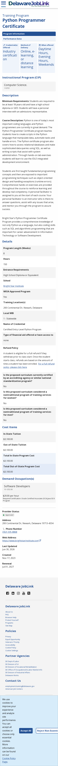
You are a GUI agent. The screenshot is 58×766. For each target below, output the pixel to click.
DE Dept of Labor (12, 661)
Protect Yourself (11, 620)
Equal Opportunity (12, 639)
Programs (9, 623)
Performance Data (12, 38)
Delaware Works (12, 675)
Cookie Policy (10, 647)
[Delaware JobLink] (29, 4)
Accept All (26, 730)
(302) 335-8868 (9, 531)
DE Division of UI (11, 664)
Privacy (8, 636)
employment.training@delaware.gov (19, 686)
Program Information (14, 33)
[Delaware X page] (29, 593)
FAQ (7, 614)
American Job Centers (14, 689)
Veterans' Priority (12, 642)
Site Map (8, 625)
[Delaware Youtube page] (23, 593)
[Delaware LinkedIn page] (13, 593)
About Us (9, 612)
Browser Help (10, 617)
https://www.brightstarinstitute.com (20, 540)
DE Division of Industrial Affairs (17, 672)
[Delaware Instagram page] (18, 593)
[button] (3, 4)
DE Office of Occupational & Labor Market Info (23, 670)
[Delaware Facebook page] (7, 593)
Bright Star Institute (13, 286)
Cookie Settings (11, 650)
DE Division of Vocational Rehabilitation (21, 667)
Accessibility (10, 645)
